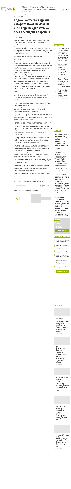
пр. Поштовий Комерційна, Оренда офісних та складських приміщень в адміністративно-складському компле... (62, 324)
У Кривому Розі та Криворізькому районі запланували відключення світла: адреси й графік (62, 141)
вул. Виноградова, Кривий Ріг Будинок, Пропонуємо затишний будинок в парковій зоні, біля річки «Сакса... (62, 384)
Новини (25, 7)
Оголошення (24, 9)
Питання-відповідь (52, 9)
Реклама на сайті (31, 9)
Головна (2, 14)
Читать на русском (18, 37)
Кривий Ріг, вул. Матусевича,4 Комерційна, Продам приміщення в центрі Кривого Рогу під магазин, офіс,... (61, 413)
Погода (29, 11)
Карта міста (45, 9)
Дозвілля (52, 7)
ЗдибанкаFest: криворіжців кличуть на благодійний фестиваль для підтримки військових (63, 69)
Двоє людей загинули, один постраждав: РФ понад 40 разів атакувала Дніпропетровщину (64, 82)
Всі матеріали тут (62, 230)
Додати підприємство (62, 271)
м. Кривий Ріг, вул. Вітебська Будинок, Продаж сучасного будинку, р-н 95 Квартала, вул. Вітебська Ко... (62, 440)
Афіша (43, 7)
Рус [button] (63, 9)
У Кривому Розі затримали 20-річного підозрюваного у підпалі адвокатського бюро (63, 95)
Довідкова (39, 9)
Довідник (35, 7)
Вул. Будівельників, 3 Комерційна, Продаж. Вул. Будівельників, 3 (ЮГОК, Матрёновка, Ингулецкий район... (61, 354)
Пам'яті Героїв (59, 225)
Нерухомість (24, 11)
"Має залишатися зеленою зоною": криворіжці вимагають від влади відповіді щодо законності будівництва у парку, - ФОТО (63, 54)
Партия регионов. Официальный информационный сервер (29, 181)
